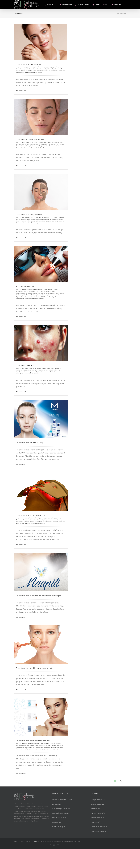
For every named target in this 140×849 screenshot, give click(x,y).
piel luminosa (57, 69)
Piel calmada (50, 69)
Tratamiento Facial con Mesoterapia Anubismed (33, 740)
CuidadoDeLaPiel (48, 289)
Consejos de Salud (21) (97, 804)
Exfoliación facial (36, 370)
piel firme (59, 144)
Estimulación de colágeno (22, 144)
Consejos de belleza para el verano (62, 799)
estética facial (28, 69)
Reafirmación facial (26, 70)
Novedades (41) (95, 808)
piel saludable (33, 372)
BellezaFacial (30, 289)
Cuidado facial (51, 142)
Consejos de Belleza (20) (98, 799)
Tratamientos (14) (96, 822)
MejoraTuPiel (55, 293)
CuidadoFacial (56, 289)
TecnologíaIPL (52, 296)
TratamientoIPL (20, 298)
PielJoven (61, 293)
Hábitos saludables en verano (60, 813)
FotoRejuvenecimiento (21, 293)
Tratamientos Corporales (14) (99, 826)
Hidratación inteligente (58, 826)
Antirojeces (24, 67)
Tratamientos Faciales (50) (98, 831)
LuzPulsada (48, 293)
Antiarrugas (35, 217)
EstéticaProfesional (50, 291)
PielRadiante (26, 295)
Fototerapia (30, 293)
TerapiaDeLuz (60, 296)
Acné (23, 368)
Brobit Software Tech (74, 841)
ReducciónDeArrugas (42, 295)
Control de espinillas (56, 368)
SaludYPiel (41, 296)
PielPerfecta (19, 295)
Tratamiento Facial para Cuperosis (28, 64)
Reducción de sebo (53, 372)
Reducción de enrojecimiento (38, 70)
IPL (34, 293)
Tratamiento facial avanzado (23, 147)
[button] (125, 4)
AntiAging (24, 289)
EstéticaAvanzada (33, 291)
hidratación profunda (42, 219)
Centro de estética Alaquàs (46, 67)
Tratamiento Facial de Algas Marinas (29, 214)
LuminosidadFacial (40, 293)
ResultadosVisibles (33, 296)
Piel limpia (27, 372)
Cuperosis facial (20, 69)
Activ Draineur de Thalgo (59, 817)
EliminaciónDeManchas (22, 291)
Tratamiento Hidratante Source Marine (30, 139)
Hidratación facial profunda (39, 69)
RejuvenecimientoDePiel (54, 295)
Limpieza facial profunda (47, 370)
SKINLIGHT (55, 521)
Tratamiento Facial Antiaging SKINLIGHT (30, 515)
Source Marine (56, 146)
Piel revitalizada (25, 146)
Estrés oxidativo (56, 804)
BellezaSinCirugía (38, 289)
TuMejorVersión (40, 298)
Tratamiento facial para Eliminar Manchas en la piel (34, 668)
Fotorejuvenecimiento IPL (25, 286)
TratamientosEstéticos (30, 298)
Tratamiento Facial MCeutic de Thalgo (29, 442)
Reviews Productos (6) (97, 817)
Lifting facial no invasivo (50, 144)
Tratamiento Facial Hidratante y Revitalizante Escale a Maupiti (38, 595)
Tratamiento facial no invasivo (31, 373)
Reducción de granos (43, 372)
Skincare (46, 296)
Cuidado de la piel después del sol (62, 808)
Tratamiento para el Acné (25, 365)
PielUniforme (33, 295)
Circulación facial (58, 67)
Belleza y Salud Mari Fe (32, 841)
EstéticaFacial (41, 291)
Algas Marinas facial (27, 217)
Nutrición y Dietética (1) (98, 813)
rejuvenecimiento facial (52, 70)
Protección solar (56, 822)
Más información (20, 90)
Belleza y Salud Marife (33, 67)
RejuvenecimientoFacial (22, 296)
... (58, 459)
